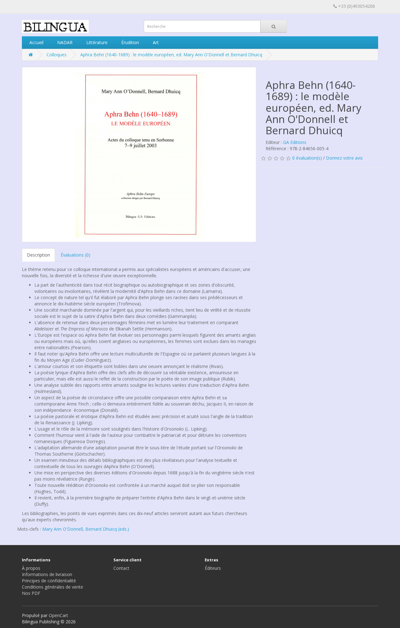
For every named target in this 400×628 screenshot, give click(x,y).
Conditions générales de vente (52, 587)
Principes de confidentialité (49, 581)
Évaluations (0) (75, 255)
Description (38, 255)
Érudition (129, 42)
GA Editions (294, 142)
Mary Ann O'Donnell (62, 529)
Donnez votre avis (344, 158)
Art (155, 42)
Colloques (57, 55)
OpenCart (58, 615)
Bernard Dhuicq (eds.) (107, 529)
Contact (121, 568)
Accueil (35, 42)
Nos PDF (31, 593)
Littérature (96, 42)
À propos (31, 568)
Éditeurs (213, 568)
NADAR (64, 42)
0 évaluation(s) (307, 158)
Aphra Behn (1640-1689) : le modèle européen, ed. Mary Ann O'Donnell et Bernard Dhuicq (171, 55)
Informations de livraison (47, 574)
